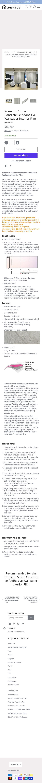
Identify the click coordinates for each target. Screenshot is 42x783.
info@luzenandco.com (16, 632)
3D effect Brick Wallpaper (18, 717)
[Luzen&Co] (11, 7)
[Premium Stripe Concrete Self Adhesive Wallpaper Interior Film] (9, 101)
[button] (30, 7)
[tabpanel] (21, 368)
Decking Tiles (13, 691)
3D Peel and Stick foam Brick (19, 709)
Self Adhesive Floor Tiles (17, 713)
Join (30, 617)
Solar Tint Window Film (16, 706)
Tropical (11, 658)
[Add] (17, 142)
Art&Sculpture (13, 685)
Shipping (7, 131)
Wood (10, 655)
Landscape (12, 681)
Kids (9, 673)
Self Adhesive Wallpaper (26, 52)
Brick (9, 670)
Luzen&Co (11, 770)
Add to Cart (21, 149)
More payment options (21, 161)
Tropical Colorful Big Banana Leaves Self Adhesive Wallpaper (30, 599)
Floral (10, 666)
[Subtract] (6, 142)
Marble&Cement (14, 662)
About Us (11, 644)
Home (6, 52)
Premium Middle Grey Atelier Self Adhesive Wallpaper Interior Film (12, 599)
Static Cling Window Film (17, 698)
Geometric (12, 677)
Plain (9, 651)
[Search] (26, 7)
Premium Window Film (16, 702)
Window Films (13, 694)
